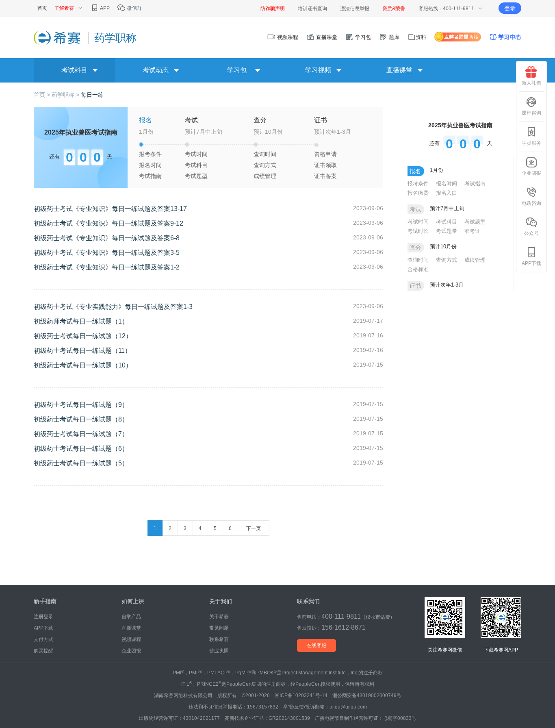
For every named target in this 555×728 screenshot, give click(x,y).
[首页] (58, 37)
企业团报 (531, 173)
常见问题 (219, 628)
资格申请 (325, 154)
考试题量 (446, 231)
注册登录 (43, 616)
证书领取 (325, 165)
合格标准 (418, 269)
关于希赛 (219, 616)
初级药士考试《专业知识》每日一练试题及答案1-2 (107, 267)
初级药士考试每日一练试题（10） (83, 365)
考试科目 (196, 165)
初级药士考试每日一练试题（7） (81, 433)
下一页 (253, 528)
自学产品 (131, 616)
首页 (42, 8)
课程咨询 (531, 113)
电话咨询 (531, 203)
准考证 (472, 231)
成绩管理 (265, 176)
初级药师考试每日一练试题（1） (81, 321)
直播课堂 (325, 37)
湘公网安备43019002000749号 (366, 695)
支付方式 (43, 639)
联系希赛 (219, 639)
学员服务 (531, 143)
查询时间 (265, 154)
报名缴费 (418, 193)
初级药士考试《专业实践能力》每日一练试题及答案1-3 (113, 306)
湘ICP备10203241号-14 (301, 695)
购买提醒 (43, 651)
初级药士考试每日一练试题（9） (81, 404)
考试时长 (418, 231)
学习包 (362, 37)
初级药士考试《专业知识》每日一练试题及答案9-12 (108, 223)
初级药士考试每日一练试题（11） (82, 350)
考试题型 (196, 176)
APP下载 (531, 263)
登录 (510, 8)
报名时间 (150, 165)
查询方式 (265, 165)
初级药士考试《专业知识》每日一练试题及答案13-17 (110, 208)
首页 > (43, 94)
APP (104, 8)
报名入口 (446, 193)
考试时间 (196, 154)
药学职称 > (66, 94)
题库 (393, 37)
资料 (421, 37)
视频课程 (286, 37)
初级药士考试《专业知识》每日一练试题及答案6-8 (107, 238)
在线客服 (316, 645)
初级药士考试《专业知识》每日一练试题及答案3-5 (107, 252)
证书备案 (325, 176)
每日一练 (92, 94)
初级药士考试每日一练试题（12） (83, 335)
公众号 (531, 233)
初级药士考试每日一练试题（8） (81, 419)
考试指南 (150, 176)
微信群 (134, 8)
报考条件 (150, 154)
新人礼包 (531, 83)
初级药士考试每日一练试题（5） (81, 463)
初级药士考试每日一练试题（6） (81, 448)
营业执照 (219, 651)
